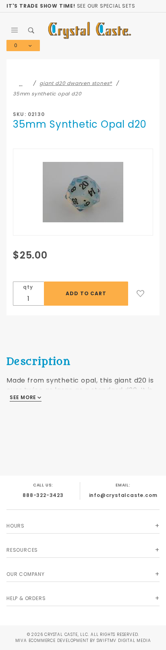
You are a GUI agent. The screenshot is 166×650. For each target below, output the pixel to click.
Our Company (25, 574)
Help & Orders (26, 598)
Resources (22, 549)
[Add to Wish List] (140, 294)
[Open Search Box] (31, 30)
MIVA (21, 641)
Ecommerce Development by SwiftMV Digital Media (90, 641)
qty (28, 287)
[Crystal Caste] (89, 30)
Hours (15, 525)
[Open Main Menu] (14, 30)
